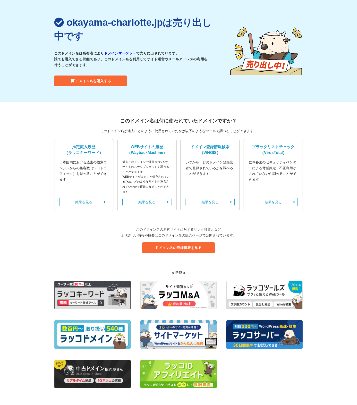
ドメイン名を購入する (93, 81)
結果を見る (83, 202)
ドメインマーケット (120, 53)
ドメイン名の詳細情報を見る (178, 248)
